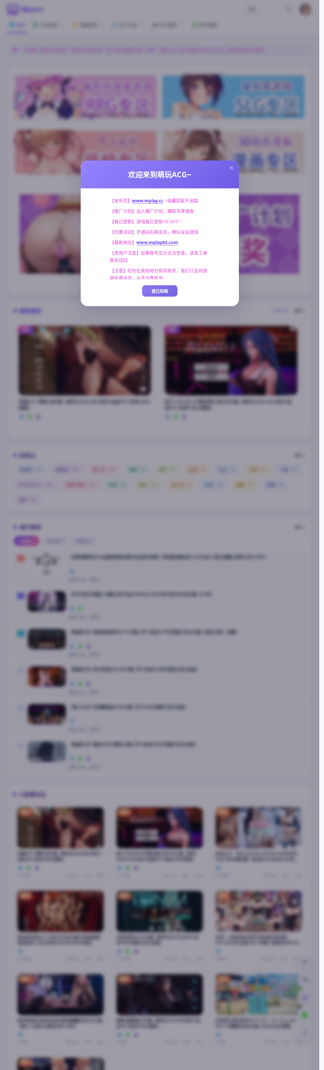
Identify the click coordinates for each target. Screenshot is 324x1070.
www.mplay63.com (157, 242)
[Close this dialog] (231, 168)
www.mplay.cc (147, 201)
